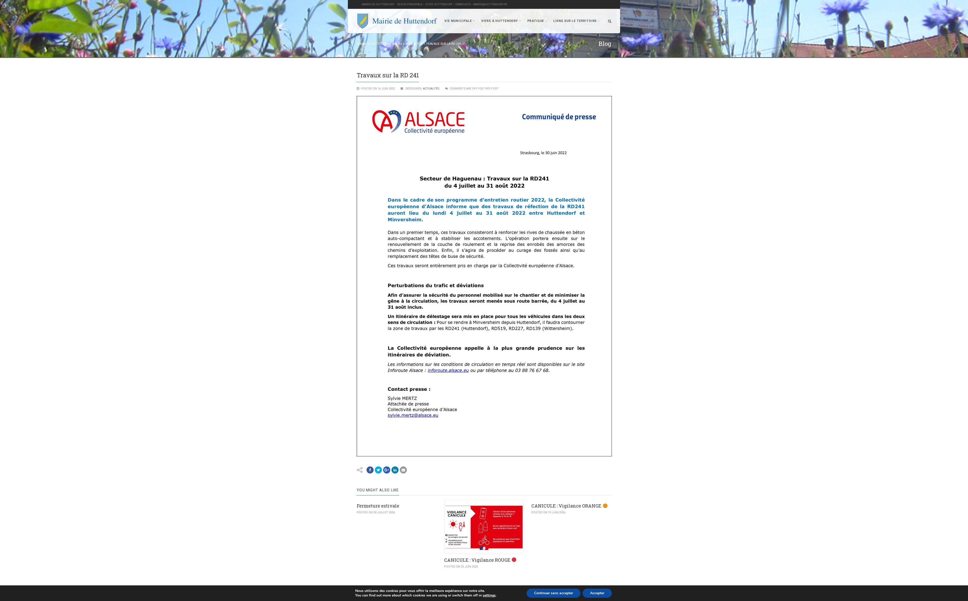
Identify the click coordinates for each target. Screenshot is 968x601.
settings (489, 595)
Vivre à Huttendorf (499, 21)
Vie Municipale (458, 21)
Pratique (535, 21)
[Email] (395, 469)
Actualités (431, 88)
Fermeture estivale (378, 506)
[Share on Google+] (386, 469)
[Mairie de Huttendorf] (397, 21)
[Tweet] (378, 469)
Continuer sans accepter (553, 593)
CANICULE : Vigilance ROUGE (477, 560)
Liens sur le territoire (575, 21)
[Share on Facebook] (370, 469)
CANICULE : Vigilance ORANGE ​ (566, 506)
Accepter (597, 593)
